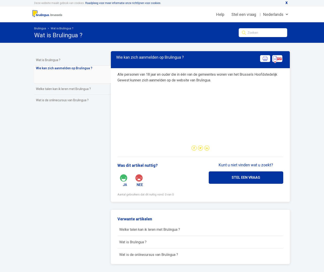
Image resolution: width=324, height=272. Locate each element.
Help (220, 14)
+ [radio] (129, 178)
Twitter (200, 148)
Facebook (194, 148)
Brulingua (40, 28)
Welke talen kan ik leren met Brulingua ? (63, 89)
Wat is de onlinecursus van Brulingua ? (62, 100)
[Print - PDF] (271, 62)
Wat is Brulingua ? (62, 28)
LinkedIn (207, 148)
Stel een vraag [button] (246, 177)
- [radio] (144, 178)
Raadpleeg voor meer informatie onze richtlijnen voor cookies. (123, 3)
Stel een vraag (243, 14)
